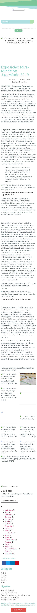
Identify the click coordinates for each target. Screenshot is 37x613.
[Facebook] (16, 3)
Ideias (20, 82)
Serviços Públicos (11, 549)
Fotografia (8, 526)
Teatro (7, 551)
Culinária (8, 517)
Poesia (7, 544)
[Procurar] (32, 22)
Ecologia (8, 519)
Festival (7, 524)
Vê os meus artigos (9, 500)
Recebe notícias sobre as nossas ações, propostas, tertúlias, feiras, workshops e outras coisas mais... (18, 604)
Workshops (9, 553)
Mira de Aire (9, 540)
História (7, 528)
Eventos (15, 82)
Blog (6, 512)
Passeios (8, 542)
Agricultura (9, 510)
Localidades (9, 533)
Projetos (8, 546)
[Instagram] (21, 3)
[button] (19, 30)
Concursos (8, 515)
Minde (25, 82)
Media (7, 535)
